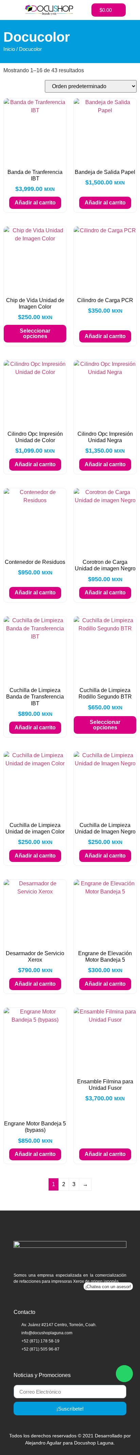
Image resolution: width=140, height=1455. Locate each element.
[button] (10, 10)
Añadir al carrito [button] (35, 202)
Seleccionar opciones (35, 333)
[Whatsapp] (124, 1373)
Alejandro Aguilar (43, 1443)
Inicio (9, 49)
